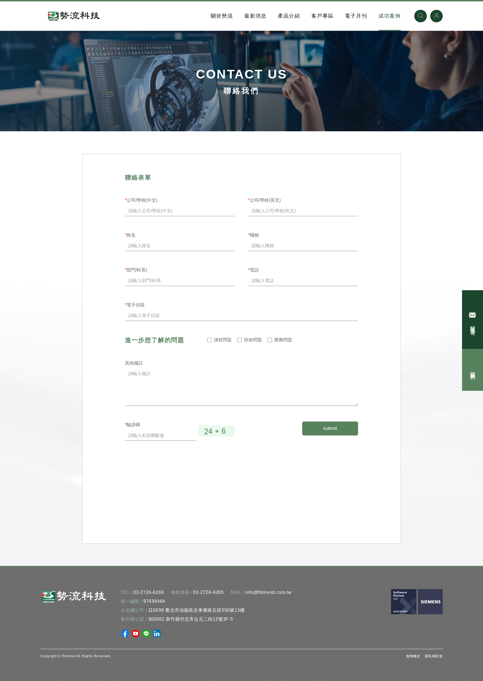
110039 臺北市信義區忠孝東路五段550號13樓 (196, 610)
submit (330, 428)
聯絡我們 (472, 370)
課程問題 (223, 339)
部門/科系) (136, 270)
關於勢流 (222, 16)
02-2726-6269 (148, 592)
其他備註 (134, 363)
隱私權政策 (434, 656)
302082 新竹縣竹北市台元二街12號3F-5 (190, 619)
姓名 (130, 235)
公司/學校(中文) (141, 200)
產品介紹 (289, 16)
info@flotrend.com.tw (268, 592)
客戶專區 (322, 16)
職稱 (253, 235)
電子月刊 (356, 16)
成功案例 (389, 16)
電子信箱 (135, 305)
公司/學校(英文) (264, 200)
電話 (253, 270)
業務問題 (283, 339)
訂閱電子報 (472, 324)
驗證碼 (132, 424)
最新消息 (255, 16)
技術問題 (253, 339)
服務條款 (413, 656)
